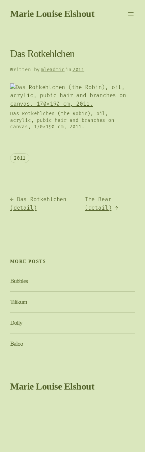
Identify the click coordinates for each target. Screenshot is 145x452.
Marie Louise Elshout (52, 13)
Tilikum (18, 301)
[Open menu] (131, 14)
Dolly (16, 322)
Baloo (16, 343)
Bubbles (19, 280)
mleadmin (53, 70)
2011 (78, 70)
